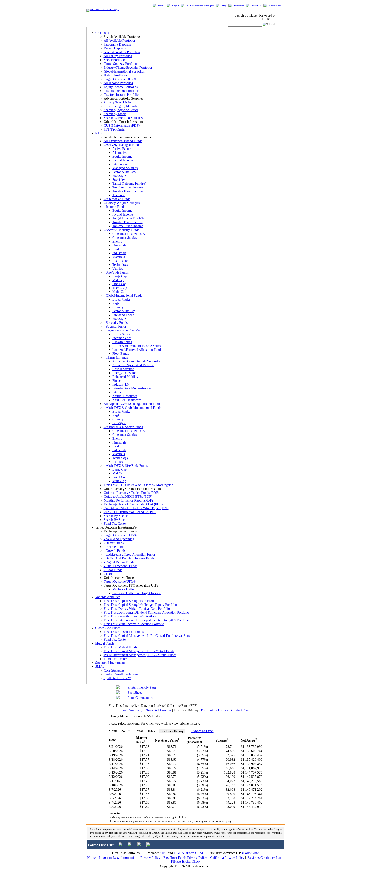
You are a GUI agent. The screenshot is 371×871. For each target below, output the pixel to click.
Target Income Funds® (128, 218)
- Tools (108, 574)
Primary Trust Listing (118, 102)
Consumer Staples (124, 237)
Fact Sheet (135, 692)
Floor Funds (120, 353)
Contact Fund (240, 710)
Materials (118, 257)
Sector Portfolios (115, 60)
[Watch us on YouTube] (139, 846)
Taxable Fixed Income (127, 191)
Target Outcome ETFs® (120, 535)
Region (117, 303)
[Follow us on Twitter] (120, 846)
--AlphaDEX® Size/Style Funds (126, 465)
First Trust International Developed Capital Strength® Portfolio (146, 620)
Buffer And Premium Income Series (136, 346)
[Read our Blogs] (149, 846)
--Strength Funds (115, 326)
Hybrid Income (122, 160)
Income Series (121, 338)
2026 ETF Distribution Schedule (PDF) (130, 512)
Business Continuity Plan (265, 857)
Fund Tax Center (115, 523)
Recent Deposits (115, 48)
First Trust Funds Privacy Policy (185, 857)
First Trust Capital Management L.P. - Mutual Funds (139, 651)
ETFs (99, 133)
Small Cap (119, 284)
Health (116, 249)
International (120, 164)
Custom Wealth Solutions (121, 674)
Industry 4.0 (120, 384)
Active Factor (121, 148)
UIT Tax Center (114, 129)
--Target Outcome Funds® (122, 330)
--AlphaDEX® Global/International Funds (132, 407)
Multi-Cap (119, 291)
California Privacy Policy (227, 857)
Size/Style (119, 176)
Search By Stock (115, 519)
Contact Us (275, 6)
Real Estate (120, 261)
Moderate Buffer (123, 589)
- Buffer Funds (114, 543)
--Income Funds (114, 206)
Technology (120, 264)
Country (117, 307)
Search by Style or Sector (121, 110)
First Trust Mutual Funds (120, 647)
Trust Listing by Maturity (121, 106)
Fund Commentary (140, 697)
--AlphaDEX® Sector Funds (123, 427)
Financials (119, 245)
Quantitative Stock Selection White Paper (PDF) (136, 508)
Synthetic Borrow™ (117, 678)
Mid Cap (118, 280)
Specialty (118, 179)
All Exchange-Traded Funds (123, 141)
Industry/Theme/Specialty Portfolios (128, 67)
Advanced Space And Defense (133, 365)
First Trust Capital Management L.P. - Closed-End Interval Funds (148, 635)
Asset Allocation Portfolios (122, 52)
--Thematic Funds (116, 357)
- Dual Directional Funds (120, 566)
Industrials (119, 253)
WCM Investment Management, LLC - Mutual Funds (140, 655)
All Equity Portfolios (118, 56)
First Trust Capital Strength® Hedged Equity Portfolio (140, 605)
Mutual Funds (104, 643)
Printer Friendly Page (142, 687)
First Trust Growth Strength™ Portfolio (130, 616)
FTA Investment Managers (200, 6)
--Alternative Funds (117, 199)
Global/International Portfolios (124, 71)
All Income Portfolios (118, 83)
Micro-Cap (119, 288)
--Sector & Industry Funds (121, 230)
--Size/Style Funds (116, 272)
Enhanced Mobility (125, 376)
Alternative (119, 152)
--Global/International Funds (123, 295)
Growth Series (122, 342)
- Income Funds (114, 547)
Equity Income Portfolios (121, 87)
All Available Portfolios (119, 40)
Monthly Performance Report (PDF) (128, 500)
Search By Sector (115, 516)
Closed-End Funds (107, 628)
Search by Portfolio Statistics (123, 118)
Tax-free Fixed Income (127, 187)
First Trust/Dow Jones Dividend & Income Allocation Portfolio (146, 612)
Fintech (117, 380)
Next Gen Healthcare (126, 400)
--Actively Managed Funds (122, 145)
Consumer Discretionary (129, 234)
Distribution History (214, 710)
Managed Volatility (125, 168)
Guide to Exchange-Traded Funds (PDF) (131, 492)
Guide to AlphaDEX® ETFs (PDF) (128, 496)
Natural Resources (124, 396)
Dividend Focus (123, 315)
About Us (256, 6)
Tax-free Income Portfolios (122, 94)
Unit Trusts (102, 33)
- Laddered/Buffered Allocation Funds (129, 554)
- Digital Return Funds (119, 562)
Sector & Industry (124, 172)
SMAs (99, 666)
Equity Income (122, 156)
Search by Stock (115, 114)
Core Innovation (123, 369)
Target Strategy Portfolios (121, 63)
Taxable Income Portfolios (121, 91)
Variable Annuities (107, 597)
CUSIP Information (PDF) (122, 125)
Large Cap (120, 276)
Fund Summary (131, 710)
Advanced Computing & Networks (136, 361)
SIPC (163, 853)
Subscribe (239, 6)
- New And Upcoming (119, 539)
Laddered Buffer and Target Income (136, 593)
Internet (117, 392)
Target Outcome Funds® (129, 183)
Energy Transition (124, 373)
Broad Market (121, 299)
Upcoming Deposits (117, 44)
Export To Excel (202, 731)
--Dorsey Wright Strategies (122, 203)
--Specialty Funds (116, 322)
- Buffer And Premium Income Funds (129, 558)
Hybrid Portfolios (115, 75)
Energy (117, 241)
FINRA (179, 853)
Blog (224, 6)
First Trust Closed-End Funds (124, 632)
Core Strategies (114, 670)
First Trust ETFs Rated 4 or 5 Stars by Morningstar (138, 485)
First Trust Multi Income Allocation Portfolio (134, 624)
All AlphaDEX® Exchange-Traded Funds (132, 404)
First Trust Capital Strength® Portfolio (129, 601)
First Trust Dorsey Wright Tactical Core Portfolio (137, 608)
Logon (175, 6)
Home (161, 6)
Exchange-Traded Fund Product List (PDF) (133, 504)
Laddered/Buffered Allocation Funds (137, 349)
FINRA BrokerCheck (185, 861)
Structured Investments (110, 662)
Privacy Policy (150, 857)
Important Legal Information (118, 857)
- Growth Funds (114, 550)
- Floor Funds (113, 570)
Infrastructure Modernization (131, 388)
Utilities (117, 268)
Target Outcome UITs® (120, 79)
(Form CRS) (194, 853)
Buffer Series (121, 334)
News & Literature (158, 710)
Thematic (118, 195)
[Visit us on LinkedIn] (130, 846)
